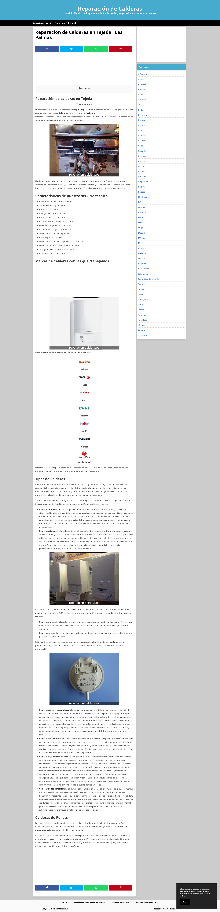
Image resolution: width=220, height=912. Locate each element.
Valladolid (142, 320)
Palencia (142, 263)
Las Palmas (52, 893)
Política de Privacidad (146, 902)
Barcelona (142, 115)
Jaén (140, 202)
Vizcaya (141, 325)
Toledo (141, 309)
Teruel (141, 304)
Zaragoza (142, 335)
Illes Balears (143, 197)
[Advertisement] (84, 69)
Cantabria (142, 135)
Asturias (142, 99)
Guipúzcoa (143, 181)
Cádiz (140, 130)
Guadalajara (143, 176)
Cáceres (142, 125)
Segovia (141, 284)
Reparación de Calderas (110, 9)
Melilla (141, 243)
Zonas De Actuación (42, 23)
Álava (140, 79)
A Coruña (142, 74)
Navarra (142, 253)
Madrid (141, 233)
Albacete (142, 84)
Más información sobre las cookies (90, 902)
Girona (141, 166)
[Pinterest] (120, 49)
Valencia (142, 315)
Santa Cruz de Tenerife (148, 279)
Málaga (141, 238)
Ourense (142, 258)
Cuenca (141, 161)
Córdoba (142, 156)
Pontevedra (143, 268)
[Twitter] (71, 49)
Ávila (140, 104)
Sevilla (141, 289)
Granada (142, 171)
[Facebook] (47, 49)
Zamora (141, 330)
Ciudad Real (143, 151)
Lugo (140, 227)
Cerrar (185, 902)
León (140, 217)
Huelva (141, 186)
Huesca (141, 191)
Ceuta (141, 145)
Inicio (64, 902)
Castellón (142, 140)
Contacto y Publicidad (65, 23)
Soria (140, 294)
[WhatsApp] (96, 49)
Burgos (141, 120)
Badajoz (141, 110)
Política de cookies (120, 902)
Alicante (142, 89)
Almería (141, 94)
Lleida (141, 222)
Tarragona (143, 299)
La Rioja (141, 207)
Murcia (141, 248)
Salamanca (143, 274)
